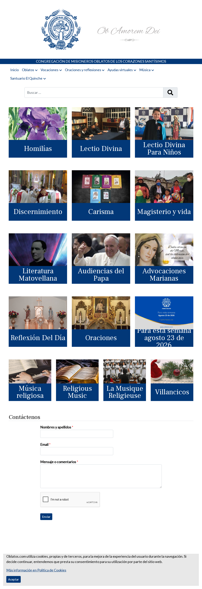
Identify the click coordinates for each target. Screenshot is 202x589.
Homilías (38, 148)
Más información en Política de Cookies (36, 570)
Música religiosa (30, 392)
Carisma (101, 211)
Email (45, 444)
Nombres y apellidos (56, 427)
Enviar (46, 516)
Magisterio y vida (164, 211)
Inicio (14, 70)
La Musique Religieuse (124, 392)
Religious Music (77, 392)
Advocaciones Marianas (164, 274)
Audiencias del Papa (101, 274)
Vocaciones (49, 70)
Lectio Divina (101, 148)
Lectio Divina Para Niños (164, 148)
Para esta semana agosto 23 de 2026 (164, 338)
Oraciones (101, 337)
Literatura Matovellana (38, 274)
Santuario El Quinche (26, 78)
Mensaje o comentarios (59, 462)
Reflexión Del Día (37, 337)
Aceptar (13, 579)
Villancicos (172, 392)
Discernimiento (37, 211)
